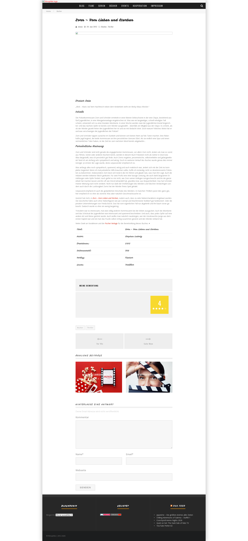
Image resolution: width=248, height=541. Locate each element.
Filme (91, 5)
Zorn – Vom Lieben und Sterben (105, 198)
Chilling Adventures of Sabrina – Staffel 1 (173, 517)
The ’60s (99, 343)
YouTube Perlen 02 (164, 525)
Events (125, 5)
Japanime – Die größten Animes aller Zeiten (175, 515)
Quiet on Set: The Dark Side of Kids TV (173, 523)
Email (129, 454)
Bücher (113, 5)
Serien (101, 5)
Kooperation (140, 5)
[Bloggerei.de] (105, 515)
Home (48, 11)
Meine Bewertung (88, 285)
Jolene (80, 26)
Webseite (81, 470)
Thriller (111, 26)
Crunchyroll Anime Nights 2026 (169, 520)
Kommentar (82, 417)
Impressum (157, 5)
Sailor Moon (148, 343)
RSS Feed (179, 506)
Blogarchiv (50, 515)
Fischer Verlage (111, 223)
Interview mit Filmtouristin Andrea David (149, 374)
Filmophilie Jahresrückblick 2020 (99, 374)
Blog (81, 5)
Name (79, 454)
